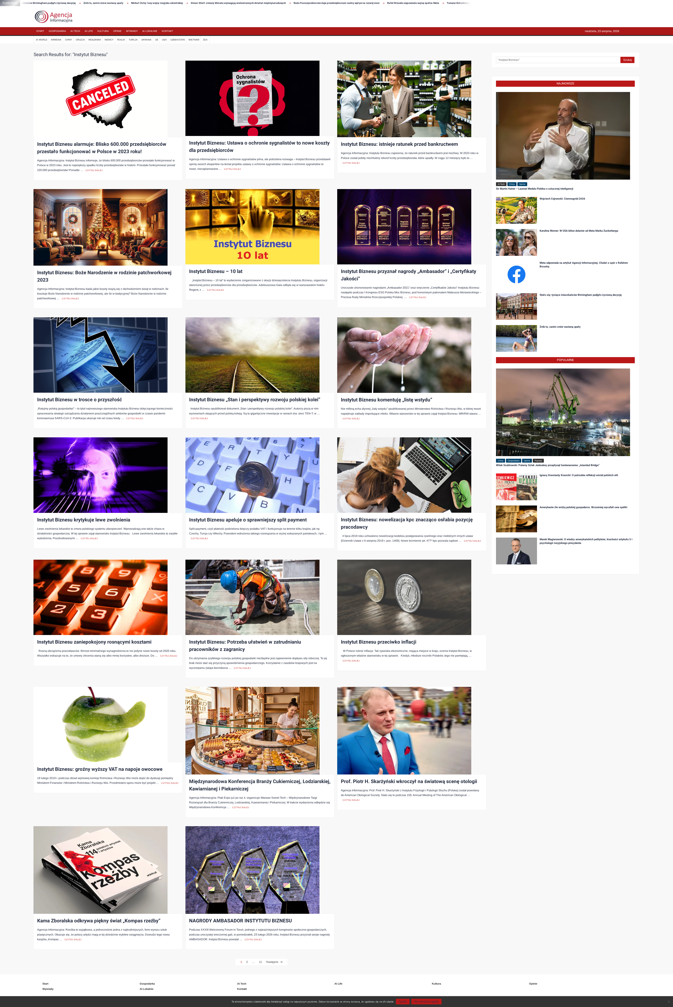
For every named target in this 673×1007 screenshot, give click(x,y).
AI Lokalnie (149, 31)
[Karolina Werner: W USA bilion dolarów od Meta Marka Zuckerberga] (516, 242)
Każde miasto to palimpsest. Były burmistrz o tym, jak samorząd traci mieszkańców (299, 3)
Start (40, 31)
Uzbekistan (177, 39)
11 (260, 961)
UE (156, 39)
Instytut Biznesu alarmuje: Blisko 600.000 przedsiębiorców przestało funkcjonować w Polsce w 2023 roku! (101, 148)
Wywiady (132, 31)
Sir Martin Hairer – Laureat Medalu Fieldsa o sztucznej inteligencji (534, 189)
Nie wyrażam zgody (426, 1001)
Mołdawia (95, 39)
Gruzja (80, 39)
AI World (41, 39)
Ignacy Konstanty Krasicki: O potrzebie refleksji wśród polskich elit (579, 475)
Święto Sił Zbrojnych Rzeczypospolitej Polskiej (382, 3)
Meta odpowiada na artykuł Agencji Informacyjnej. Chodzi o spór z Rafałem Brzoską (584, 264)
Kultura (103, 31)
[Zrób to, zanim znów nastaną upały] (516, 338)
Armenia (56, 39)
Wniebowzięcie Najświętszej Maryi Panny (440, 3)
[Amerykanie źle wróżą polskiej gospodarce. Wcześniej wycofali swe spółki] (516, 518)
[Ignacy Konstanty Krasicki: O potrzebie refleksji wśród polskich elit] (516, 486)
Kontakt (167, 31)
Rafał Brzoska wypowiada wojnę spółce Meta (153, 3)
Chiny (68, 39)
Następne (272, 961)
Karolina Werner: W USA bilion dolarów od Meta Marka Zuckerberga (579, 231)
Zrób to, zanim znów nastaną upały (560, 327)
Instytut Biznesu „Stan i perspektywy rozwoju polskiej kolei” (254, 399)
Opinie (117, 31)
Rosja (121, 39)
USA (164, 39)
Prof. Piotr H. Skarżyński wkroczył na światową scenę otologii (409, 781)
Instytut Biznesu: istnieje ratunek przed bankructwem (399, 144)
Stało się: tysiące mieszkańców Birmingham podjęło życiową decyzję (581, 295)
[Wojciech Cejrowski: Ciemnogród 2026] (516, 210)
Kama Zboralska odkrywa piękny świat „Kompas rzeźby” (98, 920)
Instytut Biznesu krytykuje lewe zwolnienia (83, 520)
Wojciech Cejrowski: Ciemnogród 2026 (562, 199)
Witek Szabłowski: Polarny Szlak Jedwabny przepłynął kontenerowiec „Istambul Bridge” (548, 465)
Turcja (133, 39)
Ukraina (146, 39)
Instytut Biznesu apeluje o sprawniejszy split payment (248, 520)
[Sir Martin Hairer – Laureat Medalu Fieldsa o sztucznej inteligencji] (563, 135)
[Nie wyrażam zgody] (668, 1001)
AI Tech (75, 31)
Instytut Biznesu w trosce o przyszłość (79, 399)
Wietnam (193, 39)
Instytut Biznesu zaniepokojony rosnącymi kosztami (94, 642)
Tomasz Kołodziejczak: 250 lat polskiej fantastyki (215, 3)
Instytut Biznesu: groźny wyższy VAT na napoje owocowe (99, 769)
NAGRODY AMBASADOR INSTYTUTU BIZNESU (240, 920)
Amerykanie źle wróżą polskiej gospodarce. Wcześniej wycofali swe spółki (583, 507)
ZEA (205, 39)
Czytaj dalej (94, 170)
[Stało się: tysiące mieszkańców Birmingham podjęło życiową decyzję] (516, 306)
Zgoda (403, 1001)
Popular (538, 460)
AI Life (89, 31)
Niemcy (109, 39)
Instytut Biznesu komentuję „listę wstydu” (386, 400)
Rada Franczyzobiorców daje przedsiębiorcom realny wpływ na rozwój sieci (77, 3)
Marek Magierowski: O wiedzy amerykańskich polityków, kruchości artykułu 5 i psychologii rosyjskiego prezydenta (586, 541)
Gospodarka (57, 31)
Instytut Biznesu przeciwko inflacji (378, 642)
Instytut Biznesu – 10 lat (215, 271)
